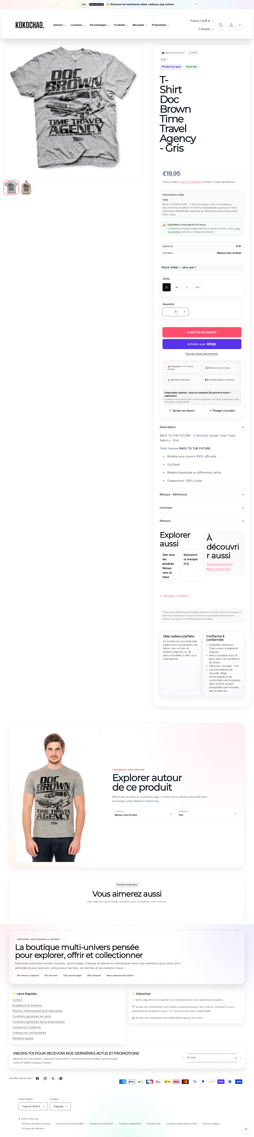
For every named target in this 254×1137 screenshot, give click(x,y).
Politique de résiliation (33, 1128)
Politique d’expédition (130, 1123)
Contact (17, 999)
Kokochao (33, 1119)
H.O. (238, 246)
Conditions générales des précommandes (38, 1021)
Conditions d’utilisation (101, 1123)
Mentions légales (23, 1038)
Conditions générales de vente (31, 1016)
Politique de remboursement (36, 1123)
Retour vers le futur (229, 252)
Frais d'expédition (190, 181)
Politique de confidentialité (29, 1032)
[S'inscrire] (235, 1058)
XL (199, 288)
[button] (239, 25)
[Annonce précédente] (58, 4)
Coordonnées (153, 1123)
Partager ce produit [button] (175, 595)
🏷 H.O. (193, 52)
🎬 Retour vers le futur (173, 52)
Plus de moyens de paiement (202, 353)
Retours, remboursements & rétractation (37, 1010)
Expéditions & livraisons (27, 1005)
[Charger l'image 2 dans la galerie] (27, 187)
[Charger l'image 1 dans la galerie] (11, 187)
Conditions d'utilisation (26, 1027)
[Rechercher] (221, 25)
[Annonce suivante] (196, 4)
